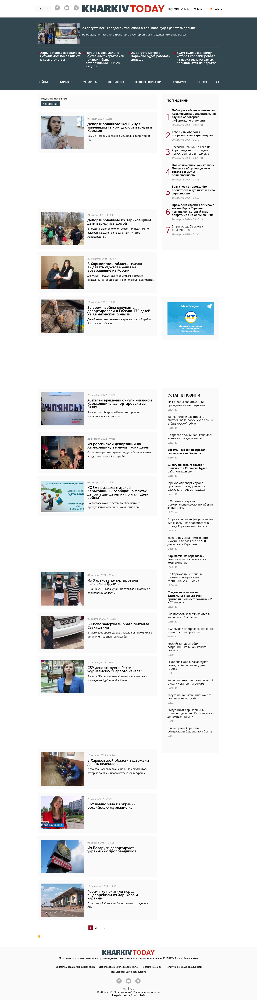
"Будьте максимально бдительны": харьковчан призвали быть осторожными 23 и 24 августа (105, 59)
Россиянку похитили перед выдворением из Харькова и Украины (112, 894)
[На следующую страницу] (104, 928)
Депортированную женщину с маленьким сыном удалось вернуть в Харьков (119, 127)
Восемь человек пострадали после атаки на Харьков (187, 451)
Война (43, 82)
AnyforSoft (138, 995)
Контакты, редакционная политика (75, 966)
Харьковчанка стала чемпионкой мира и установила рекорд (190, 681)
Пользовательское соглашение (128, 971)
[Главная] (123, 8)
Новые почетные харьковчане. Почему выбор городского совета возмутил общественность (193, 170)
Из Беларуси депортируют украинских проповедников (112, 849)
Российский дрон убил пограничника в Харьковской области (187, 647)
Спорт (202, 82)
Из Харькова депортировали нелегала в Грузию (112, 582)
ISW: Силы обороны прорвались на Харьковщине (192, 133)
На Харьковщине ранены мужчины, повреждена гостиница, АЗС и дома (184, 577)
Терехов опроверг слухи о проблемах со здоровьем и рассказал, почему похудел (186, 486)
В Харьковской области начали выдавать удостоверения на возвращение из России (114, 267)
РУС (132, 988)
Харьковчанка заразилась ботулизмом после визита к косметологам (60, 55)
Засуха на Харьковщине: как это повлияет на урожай (189, 696)
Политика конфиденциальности (184, 966)
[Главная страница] (128, 952)
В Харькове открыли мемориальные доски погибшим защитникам (190, 504)
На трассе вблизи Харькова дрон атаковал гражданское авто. (190, 436)
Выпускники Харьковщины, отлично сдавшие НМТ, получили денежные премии (190, 713)
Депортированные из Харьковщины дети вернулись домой (119, 222)
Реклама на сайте (151, 966)
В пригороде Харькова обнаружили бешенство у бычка (189, 729)
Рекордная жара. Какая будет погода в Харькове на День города (187, 665)
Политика (116, 82)
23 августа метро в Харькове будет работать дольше (150, 55)
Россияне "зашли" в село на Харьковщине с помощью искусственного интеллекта (191, 150)
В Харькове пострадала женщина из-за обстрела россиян (190, 630)
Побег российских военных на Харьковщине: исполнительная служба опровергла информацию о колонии (194, 115)
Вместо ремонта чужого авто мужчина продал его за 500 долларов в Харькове (187, 541)
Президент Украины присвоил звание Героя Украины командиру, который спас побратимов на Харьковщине (193, 210)
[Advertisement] (97, 184)
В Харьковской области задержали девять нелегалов (118, 762)
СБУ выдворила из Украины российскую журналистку (111, 806)
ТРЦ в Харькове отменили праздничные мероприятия (186, 403)
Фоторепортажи (148, 82)
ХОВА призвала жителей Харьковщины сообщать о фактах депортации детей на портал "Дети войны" (118, 492)
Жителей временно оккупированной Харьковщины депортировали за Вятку (119, 403)
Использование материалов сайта (118, 966)
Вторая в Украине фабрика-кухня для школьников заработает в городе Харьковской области (190, 522)
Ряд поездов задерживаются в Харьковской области (188, 615)
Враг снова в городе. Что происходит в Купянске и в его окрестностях (193, 189)
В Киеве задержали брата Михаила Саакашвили (118, 625)
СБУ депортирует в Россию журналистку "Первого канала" (114, 669)
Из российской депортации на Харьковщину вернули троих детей (118, 445)
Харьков (65, 82)
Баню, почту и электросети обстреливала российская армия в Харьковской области (190, 420)
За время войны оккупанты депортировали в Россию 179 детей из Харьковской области (118, 310)
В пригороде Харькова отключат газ (187, 228)
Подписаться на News (39, 936)
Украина (90, 82)
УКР (125, 988)
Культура (179, 82)
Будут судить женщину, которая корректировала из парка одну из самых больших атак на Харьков (197, 57)
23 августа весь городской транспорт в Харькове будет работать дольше (139, 28)
